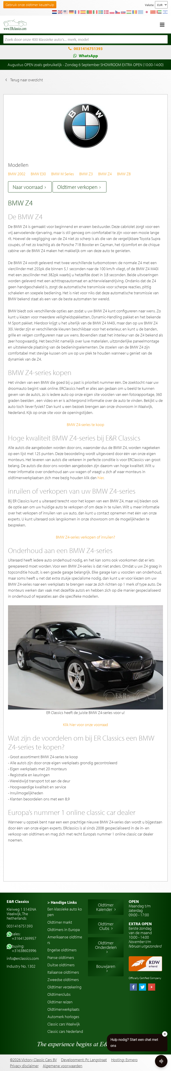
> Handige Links (62, 902)
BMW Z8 (124, 173)
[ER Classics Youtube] (151, 987)
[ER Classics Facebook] (133, 987)
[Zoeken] (164, 39)
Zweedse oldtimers (63, 979)
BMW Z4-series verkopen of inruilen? (85, 537)
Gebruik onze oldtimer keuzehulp (30, 4)
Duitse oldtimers (61, 964)
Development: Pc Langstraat (84, 1059)
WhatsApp (88, 55)
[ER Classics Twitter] (142, 987)
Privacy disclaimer (24, 1066)
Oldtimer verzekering (64, 987)
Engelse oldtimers (62, 949)
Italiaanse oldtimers (63, 972)
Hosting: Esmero (124, 1059)
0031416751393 (88, 48)
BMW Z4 (105, 173)
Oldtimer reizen (60, 1001)
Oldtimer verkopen (77, 187)
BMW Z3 (86, 173)
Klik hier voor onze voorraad (85, 724)
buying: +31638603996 (24, 948)
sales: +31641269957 (24, 936)
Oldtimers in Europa (63, 929)
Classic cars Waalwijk (63, 1024)
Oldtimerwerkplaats (63, 1009)
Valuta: (149, 5)
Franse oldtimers (60, 957)
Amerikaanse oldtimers (64, 939)
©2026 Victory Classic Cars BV (33, 1059)
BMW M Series (62, 173)
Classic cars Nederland (65, 1031)
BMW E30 (38, 173)
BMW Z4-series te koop (85, 424)
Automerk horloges (63, 1016)
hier (101, 477)
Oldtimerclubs (59, 994)
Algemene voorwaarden (62, 1066)
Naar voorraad (28, 187)
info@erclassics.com (23, 958)
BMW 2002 (16, 173)
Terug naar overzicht (26, 79)
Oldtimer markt (59, 922)
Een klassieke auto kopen (64, 911)
